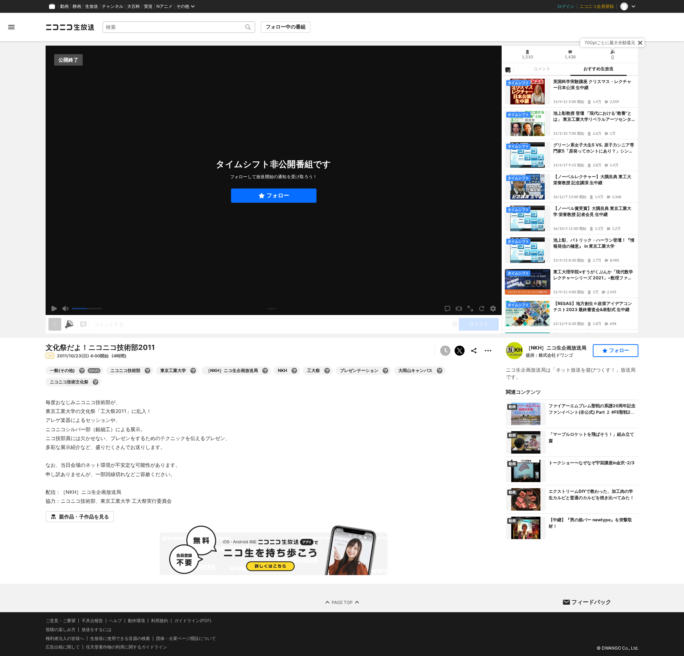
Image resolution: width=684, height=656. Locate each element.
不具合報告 (92, 621)
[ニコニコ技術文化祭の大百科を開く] (95, 382)
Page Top (342, 602)
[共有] (474, 351)
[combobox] (179, 27)
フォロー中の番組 (286, 27)
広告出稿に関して (63, 647)
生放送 (91, 6)
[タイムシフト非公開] (445, 351)
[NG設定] (507, 69)
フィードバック (591, 601)
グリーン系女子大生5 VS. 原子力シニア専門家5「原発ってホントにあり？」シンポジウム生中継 (593, 148)
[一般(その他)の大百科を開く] (82, 370)
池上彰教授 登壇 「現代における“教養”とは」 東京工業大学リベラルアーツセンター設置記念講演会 (592, 116)
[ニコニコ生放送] (70, 27)
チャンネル (112, 6)
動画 (64, 6)
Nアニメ (164, 6)
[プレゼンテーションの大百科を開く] (385, 370)
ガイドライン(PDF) (192, 621)
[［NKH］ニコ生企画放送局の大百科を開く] (265, 370)
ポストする (460, 351)
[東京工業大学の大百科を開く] (193, 370)
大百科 (133, 6)
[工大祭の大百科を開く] (327, 370)
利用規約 (159, 621)
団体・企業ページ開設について (186, 638)
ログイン (565, 6)
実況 (148, 6)
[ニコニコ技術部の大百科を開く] (147, 370)
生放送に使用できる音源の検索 (120, 638)
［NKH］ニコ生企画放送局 (556, 348)
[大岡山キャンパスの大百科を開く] (439, 370)
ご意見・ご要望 (61, 620)
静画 (77, 6)
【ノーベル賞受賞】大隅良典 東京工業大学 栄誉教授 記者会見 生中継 (592, 211)
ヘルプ (115, 621)
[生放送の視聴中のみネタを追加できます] (54, 324)
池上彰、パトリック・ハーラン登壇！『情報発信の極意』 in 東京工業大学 (593, 243)
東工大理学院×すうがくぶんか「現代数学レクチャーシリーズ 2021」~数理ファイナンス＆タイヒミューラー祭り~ (593, 275)
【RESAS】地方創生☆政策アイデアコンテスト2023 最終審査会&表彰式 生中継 (592, 306)
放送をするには (97, 629)
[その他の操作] (488, 351)
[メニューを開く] (11, 27)
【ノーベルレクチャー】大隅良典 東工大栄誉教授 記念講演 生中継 (592, 179)
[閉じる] (640, 42)
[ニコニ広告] (69, 324)
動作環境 (136, 621)
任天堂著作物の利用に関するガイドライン (126, 647)
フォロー (277, 195)
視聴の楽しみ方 (61, 629)
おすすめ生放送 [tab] (598, 68)
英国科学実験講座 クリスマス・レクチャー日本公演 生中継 (592, 84)
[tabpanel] (570, 204)
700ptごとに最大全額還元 (610, 42)
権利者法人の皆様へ (65, 638)
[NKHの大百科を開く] (294, 370)
